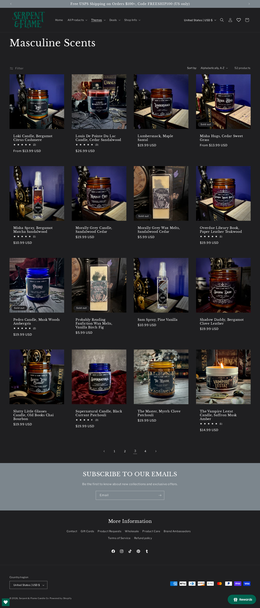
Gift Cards (87, 531)
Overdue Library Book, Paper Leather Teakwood (221, 229)
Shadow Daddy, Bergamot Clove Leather (222, 321)
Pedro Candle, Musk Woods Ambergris (36, 321)
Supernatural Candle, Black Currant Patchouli (99, 413)
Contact (72, 531)
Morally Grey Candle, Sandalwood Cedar (94, 229)
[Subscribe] (160, 495)
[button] (77, 20)
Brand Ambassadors (177, 531)
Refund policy (143, 538)
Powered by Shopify (61, 598)
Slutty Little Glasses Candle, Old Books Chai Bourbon (33, 415)
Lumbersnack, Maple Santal (155, 138)
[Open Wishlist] (238, 20)
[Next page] (156, 451)
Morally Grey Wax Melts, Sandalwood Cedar (159, 229)
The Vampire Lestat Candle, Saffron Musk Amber (218, 415)
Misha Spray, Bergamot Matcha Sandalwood (33, 229)
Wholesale (132, 531)
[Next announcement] (249, 3)
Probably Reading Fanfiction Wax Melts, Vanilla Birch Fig (94, 323)
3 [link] (135, 451)
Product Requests (109, 531)
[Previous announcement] (11, 3)
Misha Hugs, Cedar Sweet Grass (221, 138)
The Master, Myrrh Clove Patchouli (159, 413)
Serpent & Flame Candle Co (34, 598)
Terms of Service (119, 538)
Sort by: (192, 68)
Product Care (151, 531)
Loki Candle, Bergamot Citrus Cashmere (33, 138)
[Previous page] (104, 451)
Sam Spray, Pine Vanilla (157, 319)
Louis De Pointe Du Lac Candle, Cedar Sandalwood (98, 138)
